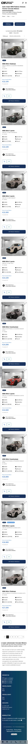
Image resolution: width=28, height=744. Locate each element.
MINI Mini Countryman (13, 329)
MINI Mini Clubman (12, 66)
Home (3, 16)
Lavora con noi (5, 709)
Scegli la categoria (8, 24)
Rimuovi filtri (16, 33)
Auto (8, 16)
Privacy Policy (17, 729)
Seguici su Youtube (7, 681)
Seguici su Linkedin (7, 682)
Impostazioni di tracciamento (14, 731)
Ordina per (5, 36)
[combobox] (17, 36)
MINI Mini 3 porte (8, 197)
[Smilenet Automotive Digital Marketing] (14, 734)
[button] (23, 3)
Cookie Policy (9, 729)
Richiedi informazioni (7, 707)
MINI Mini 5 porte (9, 132)
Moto (3, 690)
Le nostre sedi (5, 705)
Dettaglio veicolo (14, 100)
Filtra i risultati (20, 24)
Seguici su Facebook (8, 679)
